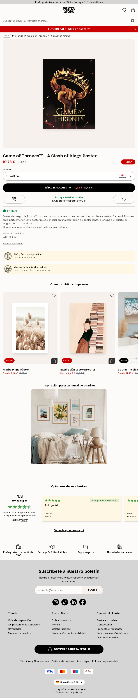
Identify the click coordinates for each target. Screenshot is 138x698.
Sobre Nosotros (61, 620)
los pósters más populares (24, 624)
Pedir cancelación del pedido (114, 633)
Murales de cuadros (19, 633)
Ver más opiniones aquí (69, 530)
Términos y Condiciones (34, 661)
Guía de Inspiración (19, 620)
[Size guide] (14, 199)
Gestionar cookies (107, 637)
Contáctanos (104, 624)
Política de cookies (63, 661)
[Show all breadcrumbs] (7, 36)
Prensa (56, 624)
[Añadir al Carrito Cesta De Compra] (54, 361)
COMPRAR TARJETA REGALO (72, 649)
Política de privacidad (105, 661)
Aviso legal (83, 661)
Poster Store (77, 689)
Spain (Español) (69, 682)
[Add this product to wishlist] (124, 199)
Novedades (14, 628)
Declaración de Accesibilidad (69, 633)
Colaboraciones (61, 628)
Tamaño (7, 169)
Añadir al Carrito (69, 187)
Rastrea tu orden (107, 620)
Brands (19, 35)
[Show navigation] (5, 10)
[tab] (124, 10)
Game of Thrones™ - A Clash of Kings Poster (48, 35)
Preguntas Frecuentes (110, 628)
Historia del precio (13, 243)
